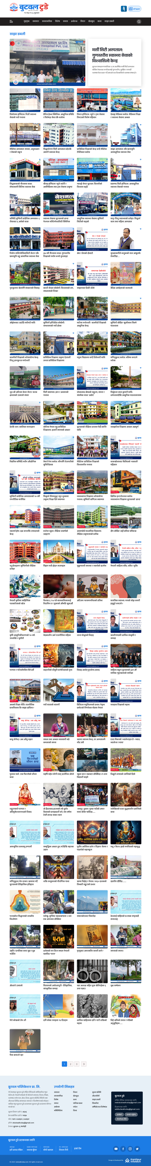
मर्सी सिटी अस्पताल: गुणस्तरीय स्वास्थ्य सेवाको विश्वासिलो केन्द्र (112, 56)
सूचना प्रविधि (96, 1092)
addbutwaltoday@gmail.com (127, 1109)
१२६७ (25, 1115)
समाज (65, 22)
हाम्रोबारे (119, 1114)
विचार (82, 22)
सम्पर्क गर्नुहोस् (131, 1114)
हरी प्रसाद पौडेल (16, 1150)
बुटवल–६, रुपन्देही (19, 1126)
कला (99, 22)
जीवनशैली (95, 1096)
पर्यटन (75, 1107)
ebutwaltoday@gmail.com (23, 1123)
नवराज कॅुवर (32, 1150)
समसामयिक (47, 22)
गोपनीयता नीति (121, 1119)
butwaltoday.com (22, 1162)
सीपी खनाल (48, 1150)
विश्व (75, 1110)
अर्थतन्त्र (74, 22)
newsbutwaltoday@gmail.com (128, 1102)
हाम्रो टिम (77, 1149)
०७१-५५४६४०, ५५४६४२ (20, 1119)
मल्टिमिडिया (58, 1110)
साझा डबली (109, 22)
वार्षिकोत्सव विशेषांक (99, 1107)
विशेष (57, 22)
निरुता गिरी (63, 1150)
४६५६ (25, 1112)
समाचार (36, 22)
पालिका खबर (77, 1103)
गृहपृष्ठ (26, 22)
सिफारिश (95, 1103)
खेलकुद (91, 22)
